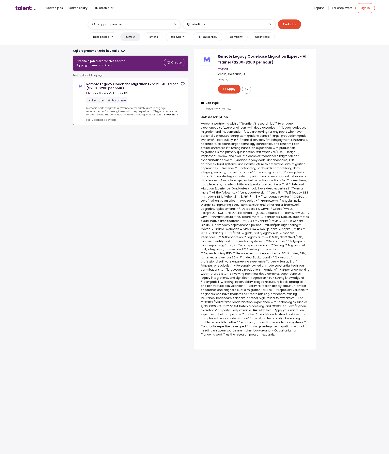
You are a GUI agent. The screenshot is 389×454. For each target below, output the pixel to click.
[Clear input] (175, 24)
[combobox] (134, 24)
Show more (171, 114)
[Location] (225, 24)
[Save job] (183, 84)
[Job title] (131, 24)
